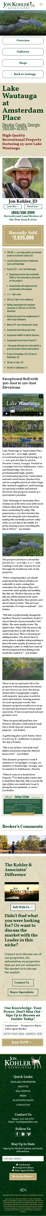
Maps (23, 63)
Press (23, 1095)
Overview (23, 41)
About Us (23, 1086)
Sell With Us (21, 907)
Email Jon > (33, 206)
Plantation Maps (23, 1100)
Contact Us (21, 983)
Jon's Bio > (12, 206)
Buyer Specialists (21, 992)
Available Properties (23, 1082)
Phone (23, 1119)
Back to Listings (25, 74)
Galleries (23, 52)
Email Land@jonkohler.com (23, 1121)
